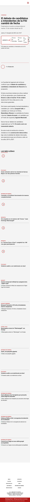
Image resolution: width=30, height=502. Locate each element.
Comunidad (3, 15)
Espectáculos (9, 483)
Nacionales (9, 485)
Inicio (9, 479)
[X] (22, 474)
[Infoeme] (7, 3)
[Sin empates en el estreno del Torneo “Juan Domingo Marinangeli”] (15, 208)
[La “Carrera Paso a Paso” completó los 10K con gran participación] (15, 232)
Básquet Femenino (5, 303)
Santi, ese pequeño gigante (9, 351)
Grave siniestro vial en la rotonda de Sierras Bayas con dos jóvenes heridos (14, 172)
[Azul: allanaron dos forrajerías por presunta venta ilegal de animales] (15, 405)
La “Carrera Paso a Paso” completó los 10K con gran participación (14, 243)
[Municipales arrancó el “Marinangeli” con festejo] (15, 339)
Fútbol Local (4, 326)
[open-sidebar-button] (28, 3)
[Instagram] (13, 474)
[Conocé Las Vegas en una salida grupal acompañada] (15, 452)
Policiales (3, 170)
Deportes (3, 217)
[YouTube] (17, 474)
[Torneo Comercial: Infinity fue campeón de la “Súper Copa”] (15, 292)
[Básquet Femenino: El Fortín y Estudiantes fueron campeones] (15, 316)
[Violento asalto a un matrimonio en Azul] (15, 255)
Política (9, 481)
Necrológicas (9, 487)
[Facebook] (8, 474)
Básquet (3, 280)
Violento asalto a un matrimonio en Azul (13, 266)
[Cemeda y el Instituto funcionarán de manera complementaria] (15, 185)
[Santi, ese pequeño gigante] (15, 360)
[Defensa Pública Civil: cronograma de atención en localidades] (15, 429)
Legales (19, 487)
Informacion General (6, 193)
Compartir (5, 40)
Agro (19, 483)
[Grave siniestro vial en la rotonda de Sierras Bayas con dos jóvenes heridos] (15, 161)
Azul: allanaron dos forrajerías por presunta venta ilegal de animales (14, 395)
